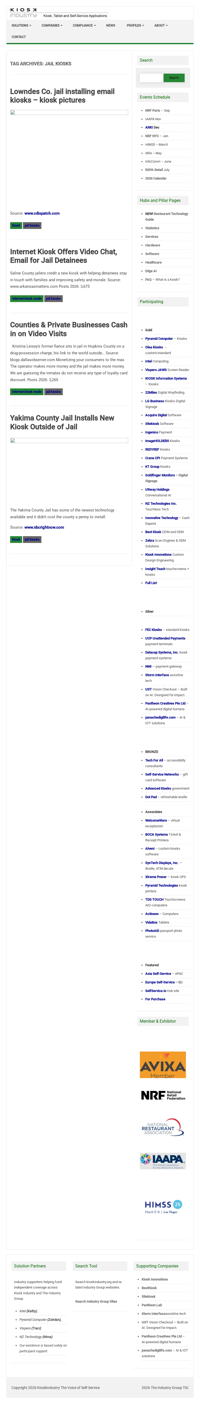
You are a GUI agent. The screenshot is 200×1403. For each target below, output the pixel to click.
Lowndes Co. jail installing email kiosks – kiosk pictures (62, 96)
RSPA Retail (154, 170)
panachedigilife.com (157, 1350)
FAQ (148, 279)
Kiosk (16, 225)
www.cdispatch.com (42, 213)
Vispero (25, 1328)
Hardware (152, 245)
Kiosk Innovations (155, 1279)
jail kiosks (32, 225)
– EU (164, 982)
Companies (50, 25)
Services (151, 237)
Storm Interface (153, 1314)
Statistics (152, 228)
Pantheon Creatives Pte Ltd (162, 1336)
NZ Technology (31, 1337)
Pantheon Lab (152, 1305)
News (110, 25)
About (159, 25)
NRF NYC (152, 136)
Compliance (83, 25)
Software (152, 254)
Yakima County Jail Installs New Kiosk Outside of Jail (62, 422)
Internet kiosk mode (27, 298)
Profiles (134, 25)
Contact (19, 37)
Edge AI (151, 271)
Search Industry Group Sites (96, 1301)
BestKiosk (149, 1288)
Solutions (20, 25)
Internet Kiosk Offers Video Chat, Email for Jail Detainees (63, 256)
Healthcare (153, 262)
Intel (23, 1311)
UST (145, 1322)
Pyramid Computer (33, 1320)
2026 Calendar (156, 178)
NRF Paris (152, 110)
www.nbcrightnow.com (44, 527)
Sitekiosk (148, 1296)
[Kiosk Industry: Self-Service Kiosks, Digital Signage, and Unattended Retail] (58, 17)
